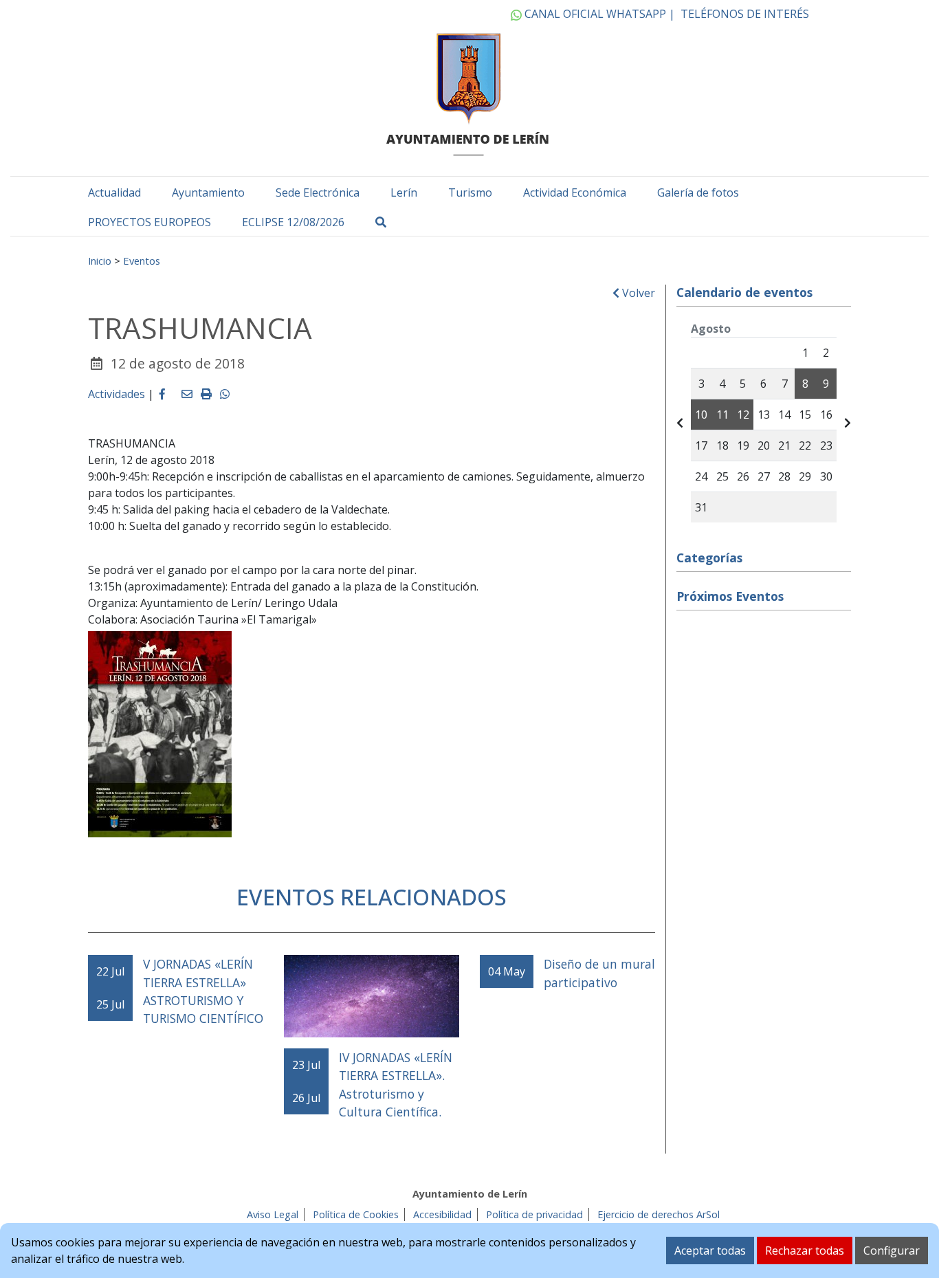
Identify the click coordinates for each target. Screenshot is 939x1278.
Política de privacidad (534, 1214)
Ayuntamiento (208, 192)
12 (743, 414)
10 (701, 414)
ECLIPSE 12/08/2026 (293, 222)
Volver (637, 292)
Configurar (891, 1250)
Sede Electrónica (318, 192)
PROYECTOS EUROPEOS (149, 222)
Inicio (99, 260)
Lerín (403, 192)
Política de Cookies (356, 1214)
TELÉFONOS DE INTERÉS (745, 13)
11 (722, 414)
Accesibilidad (442, 1214)
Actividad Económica (574, 192)
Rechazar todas (804, 1250)
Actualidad (114, 192)
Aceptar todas (710, 1250)
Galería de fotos (698, 192)
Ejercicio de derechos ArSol (658, 1214)
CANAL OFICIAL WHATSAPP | (598, 13)
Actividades (116, 393)
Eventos (141, 260)
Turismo (470, 192)
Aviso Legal (272, 1214)
